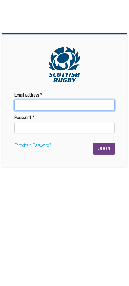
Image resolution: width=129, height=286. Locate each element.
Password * (24, 118)
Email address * (28, 95)
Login (104, 149)
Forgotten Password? (32, 146)
